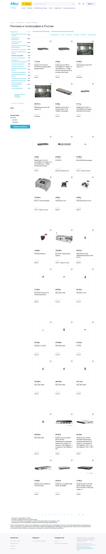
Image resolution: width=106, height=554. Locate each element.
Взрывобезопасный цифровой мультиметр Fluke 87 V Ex (84, 255)
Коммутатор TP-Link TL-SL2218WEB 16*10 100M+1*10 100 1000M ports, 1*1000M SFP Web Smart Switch (43, 163)
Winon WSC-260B (39, 385)
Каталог (23, 8)
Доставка (14, 119)
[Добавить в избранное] (51, 41)
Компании (29, 8)
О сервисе (12, 546)
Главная (12, 22)
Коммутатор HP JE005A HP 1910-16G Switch (42, 484)
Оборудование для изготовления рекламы (62, 31)
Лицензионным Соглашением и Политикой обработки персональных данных (85, 548)
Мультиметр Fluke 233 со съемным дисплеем (41, 293)
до (22, 111)
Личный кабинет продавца (39, 541)
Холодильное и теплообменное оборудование (20, 60)
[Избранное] (79, 3)
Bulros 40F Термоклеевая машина (62, 254)
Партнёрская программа (61, 543)
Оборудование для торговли (20, 49)
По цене (63, 34)
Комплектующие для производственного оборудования (20, 84)
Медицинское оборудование (20, 80)
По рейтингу (69, 34)
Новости (57, 541)
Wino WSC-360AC (81, 385)
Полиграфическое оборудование (41, 31)
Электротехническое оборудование (20, 42)
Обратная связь (14, 543)
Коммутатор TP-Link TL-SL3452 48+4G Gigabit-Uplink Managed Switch (42, 66)
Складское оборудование (20, 64)
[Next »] (90, 514)
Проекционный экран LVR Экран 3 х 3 (84, 66)
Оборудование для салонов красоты (20, 75)
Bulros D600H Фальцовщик (84, 160)
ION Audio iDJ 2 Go (60, 200)
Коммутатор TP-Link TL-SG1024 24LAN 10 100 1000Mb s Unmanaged (62, 109)
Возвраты (12, 548)
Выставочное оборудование (20, 72)
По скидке (76, 34)
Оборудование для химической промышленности (20, 46)
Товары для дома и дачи (69, 8)
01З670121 (58, 160)
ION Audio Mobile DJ (40, 253)
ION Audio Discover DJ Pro (83, 200)
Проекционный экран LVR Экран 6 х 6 (41, 108)
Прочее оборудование (20, 88)
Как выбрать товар (15, 541)
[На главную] (15, 3)
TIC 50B (78, 345)
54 (83, 515)
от (11, 111)
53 (79, 515)
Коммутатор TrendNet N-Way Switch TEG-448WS (63, 484)
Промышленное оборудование (20, 38)
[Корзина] (83, 3)
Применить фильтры (20, 126)
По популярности (54, 34)
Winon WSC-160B (60, 293)
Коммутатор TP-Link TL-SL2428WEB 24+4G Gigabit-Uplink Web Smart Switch (84, 109)
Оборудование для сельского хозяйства (20, 34)
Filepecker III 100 (81, 293)
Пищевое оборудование (20, 66)
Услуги (50, 8)
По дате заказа (92, 34)
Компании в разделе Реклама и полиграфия (19, 96)
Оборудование (57, 8)
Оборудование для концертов (20, 78)
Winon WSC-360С (39, 438)
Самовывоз (15, 122)
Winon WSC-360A (60, 345)
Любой (14, 117)
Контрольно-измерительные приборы (20, 52)
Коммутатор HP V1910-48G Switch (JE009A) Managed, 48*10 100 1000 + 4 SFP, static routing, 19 (84, 486)
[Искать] (73, 4)
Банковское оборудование (20, 57)
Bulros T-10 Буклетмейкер (41, 200)
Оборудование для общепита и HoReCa (20, 69)
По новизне (83, 34)
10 (71, 515)
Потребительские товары (40, 8)
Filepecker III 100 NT (40, 345)
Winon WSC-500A (60, 385)
